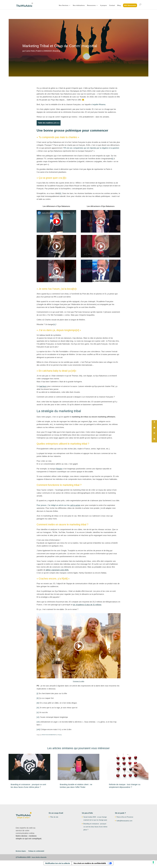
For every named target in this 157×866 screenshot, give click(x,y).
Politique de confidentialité (36, 851)
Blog (119, 5)
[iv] (74, 288)
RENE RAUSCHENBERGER (49, 734)
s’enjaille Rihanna (98, 104)
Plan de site (54, 817)
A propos (103, 5)
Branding (56, 51)
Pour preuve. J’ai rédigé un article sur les (58, 505)
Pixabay (60, 734)
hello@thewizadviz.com (124, 821)
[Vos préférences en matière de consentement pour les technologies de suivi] (153, 862)
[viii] (65, 578)
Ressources (91, 5)
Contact (112, 5)
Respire (59, 469)
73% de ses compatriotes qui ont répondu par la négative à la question (91, 148)
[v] (55, 324)
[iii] (60, 193)
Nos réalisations (79, 5)
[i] (112, 159)
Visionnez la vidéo (78, 681)
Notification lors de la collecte (57, 863)
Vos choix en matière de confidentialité (89, 863)
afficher (56, 123)
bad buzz (43, 386)
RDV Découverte (130, 5)
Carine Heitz (30, 51)
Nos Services (63, 5)
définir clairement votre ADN (57, 570)
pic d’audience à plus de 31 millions (87, 605)
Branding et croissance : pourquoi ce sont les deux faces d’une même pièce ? (95, 827)
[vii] (73, 370)
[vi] (77, 330)
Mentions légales (21, 851)
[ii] (64, 177)
